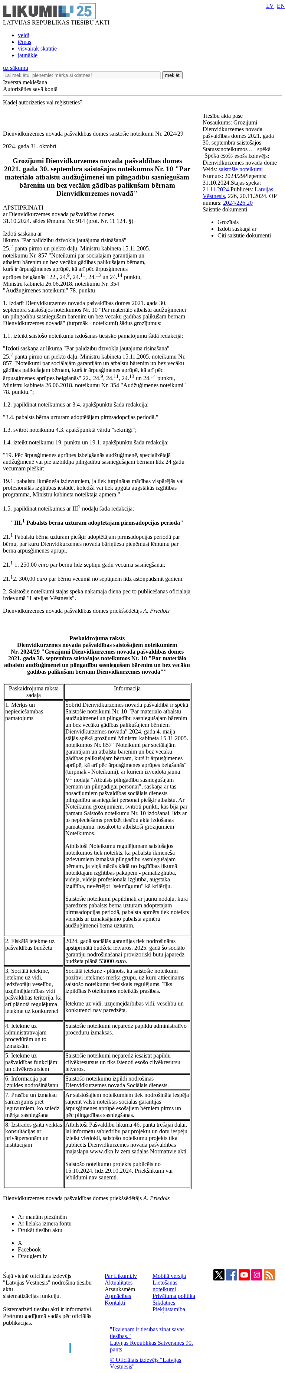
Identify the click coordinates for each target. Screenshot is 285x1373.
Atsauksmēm (120, 1289)
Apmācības (118, 1296)
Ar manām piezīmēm (42, 1217)
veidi (23, 35)
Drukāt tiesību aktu (40, 1230)
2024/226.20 (238, 203)
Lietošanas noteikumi (165, 1285)
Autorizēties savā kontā (30, 89)
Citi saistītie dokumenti (244, 235)
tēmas (24, 42)
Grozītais (228, 222)
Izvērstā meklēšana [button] (25, 82)
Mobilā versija (169, 1276)
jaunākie (27, 55)
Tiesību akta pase (223, 116)
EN (281, 6)
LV (270, 6)
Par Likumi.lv (121, 1276)
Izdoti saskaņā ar (236, 229)
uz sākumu (15, 68)
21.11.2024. (216, 189)
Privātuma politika (174, 1296)
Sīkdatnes (164, 1302)
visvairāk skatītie (37, 48)
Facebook (29, 1249)
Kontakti (115, 1302)
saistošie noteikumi (241, 169)
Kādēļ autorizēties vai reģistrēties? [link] (42, 102)
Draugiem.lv (32, 1256)
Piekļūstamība (169, 1309)
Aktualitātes (118, 1282)
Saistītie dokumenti (225, 209)
